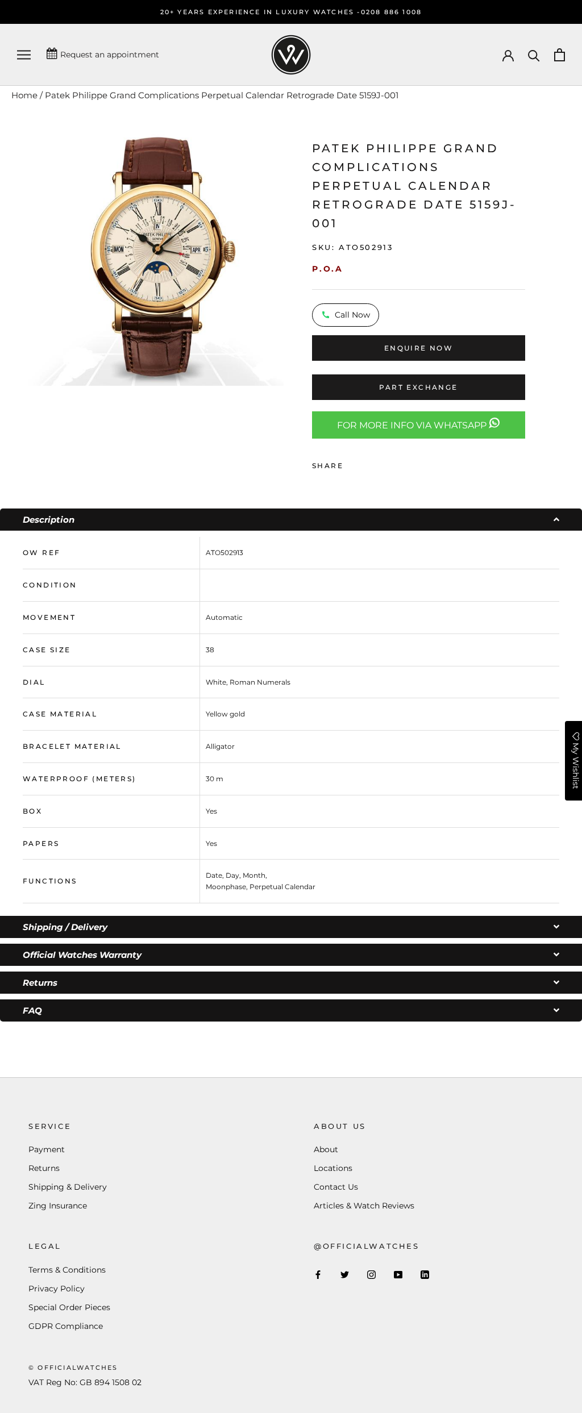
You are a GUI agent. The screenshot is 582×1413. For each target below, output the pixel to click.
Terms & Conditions (67, 1270)
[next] (298, 257)
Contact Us (336, 1187)
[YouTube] (398, 1275)
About (326, 1149)
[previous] (13, 257)
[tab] (291, 519)
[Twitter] (368, 463)
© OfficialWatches (73, 1368)
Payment (46, 1149)
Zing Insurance (57, 1206)
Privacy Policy (56, 1288)
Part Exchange (418, 387)
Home (24, 95)
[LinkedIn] (425, 1275)
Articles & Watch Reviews (364, 1206)
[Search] (534, 55)
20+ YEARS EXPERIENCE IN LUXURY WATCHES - (260, 12)
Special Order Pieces (69, 1307)
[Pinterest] (383, 463)
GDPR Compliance (65, 1326)
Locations (333, 1168)
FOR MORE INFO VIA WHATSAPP (413, 425)
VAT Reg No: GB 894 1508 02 (85, 1382)
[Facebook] (354, 463)
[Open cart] (559, 54)
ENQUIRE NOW (418, 348)
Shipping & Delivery (67, 1187)
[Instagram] (371, 1275)
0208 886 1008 (391, 12)
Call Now (352, 315)
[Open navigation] (24, 55)
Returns (44, 1168)
